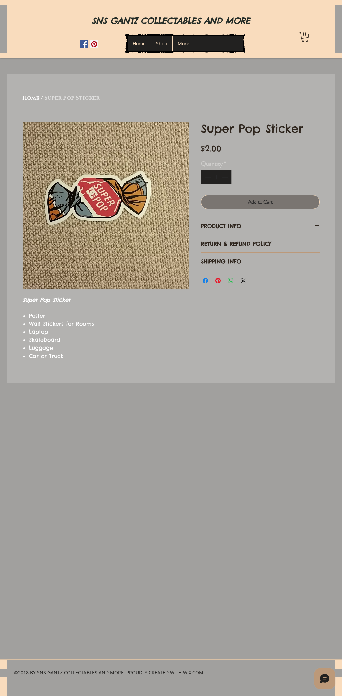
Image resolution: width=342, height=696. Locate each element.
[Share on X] (243, 281)
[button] (305, 37)
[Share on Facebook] (205, 281)
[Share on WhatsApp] (231, 281)
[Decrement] (207, 177)
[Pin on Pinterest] (218, 281)
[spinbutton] (216, 177)
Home (30, 98)
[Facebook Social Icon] (84, 44)
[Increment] (225, 177)
